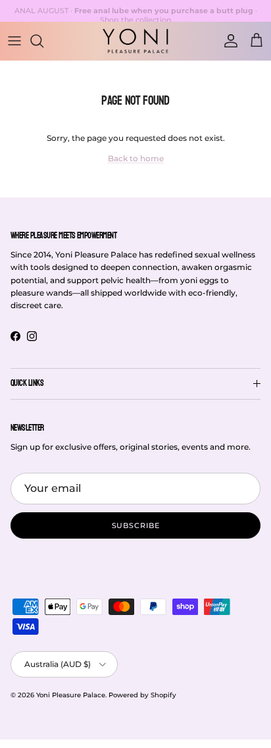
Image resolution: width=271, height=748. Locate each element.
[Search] (43, 40)
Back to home (136, 158)
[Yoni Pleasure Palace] (135, 40)
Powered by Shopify (142, 695)
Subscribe (136, 525)
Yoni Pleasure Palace (70, 695)
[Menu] (14, 40)
